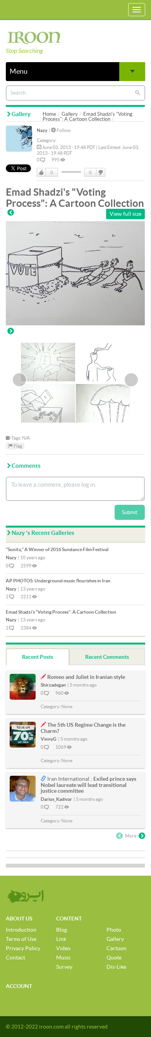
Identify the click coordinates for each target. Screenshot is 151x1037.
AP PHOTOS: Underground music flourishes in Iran (58, 580)
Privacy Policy (23, 948)
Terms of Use (21, 939)
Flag (17, 445)
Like (41, 172)
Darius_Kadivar (56, 799)
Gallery (70, 114)
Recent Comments (107, 657)
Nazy (42, 130)
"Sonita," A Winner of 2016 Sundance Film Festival (57, 549)
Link (61, 939)
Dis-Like (116, 967)
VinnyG (49, 738)
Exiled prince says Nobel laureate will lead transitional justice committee (88, 785)
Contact (15, 957)
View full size (125, 214)
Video (63, 948)
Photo (113, 930)
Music (63, 957)
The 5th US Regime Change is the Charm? (83, 728)
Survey (64, 967)
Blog (61, 930)
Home (49, 114)
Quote (114, 957)
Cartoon (116, 948)
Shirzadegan (53, 684)
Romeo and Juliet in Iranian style (86, 677)
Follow (63, 130)
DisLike (100, 172)
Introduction (21, 930)
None (66, 706)
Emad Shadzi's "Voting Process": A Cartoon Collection (87, 116)
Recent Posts (37, 657)
